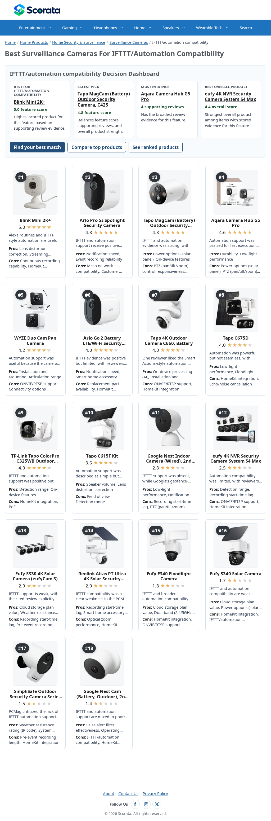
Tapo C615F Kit (102, 455)
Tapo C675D (236, 337)
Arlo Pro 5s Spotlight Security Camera (102, 223)
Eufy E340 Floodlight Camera (169, 576)
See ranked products (156, 147)
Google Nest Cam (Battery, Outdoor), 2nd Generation (102, 694)
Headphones (105, 27)
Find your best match (37, 147)
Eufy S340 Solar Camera (235, 573)
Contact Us (128, 793)
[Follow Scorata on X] (156, 804)
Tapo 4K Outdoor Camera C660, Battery (169, 340)
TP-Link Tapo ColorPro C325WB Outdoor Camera (35, 458)
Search (246, 27)
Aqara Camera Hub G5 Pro (165, 96)
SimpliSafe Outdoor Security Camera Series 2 (35, 694)
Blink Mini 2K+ (29, 102)
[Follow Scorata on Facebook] (135, 804)
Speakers (170, 27)
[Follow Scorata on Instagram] (146, 804)
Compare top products (96, 147)
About (108, 793)
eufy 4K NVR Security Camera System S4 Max (230, 96)
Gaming (69, 27)
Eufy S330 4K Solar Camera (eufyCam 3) (35, 576)
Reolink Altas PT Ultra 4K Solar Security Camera (102, 576)
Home (139, 27)
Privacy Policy (155, 793)
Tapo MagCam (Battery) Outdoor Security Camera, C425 (104, 99)
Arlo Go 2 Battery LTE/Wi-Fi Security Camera (102, 340)
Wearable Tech (209, 27)
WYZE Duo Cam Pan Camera (35, 340)
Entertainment (32, 27)
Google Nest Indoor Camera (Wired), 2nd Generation (169, 458)
